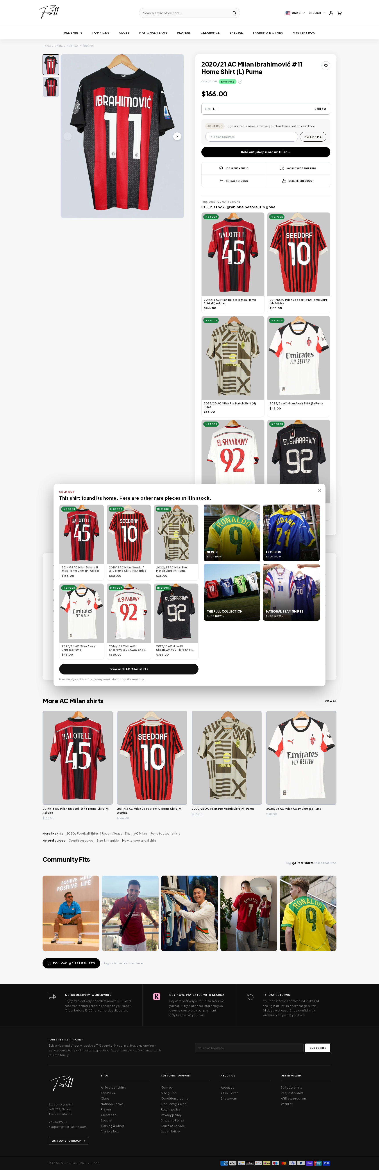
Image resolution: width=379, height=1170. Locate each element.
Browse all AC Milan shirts (129, 669)
